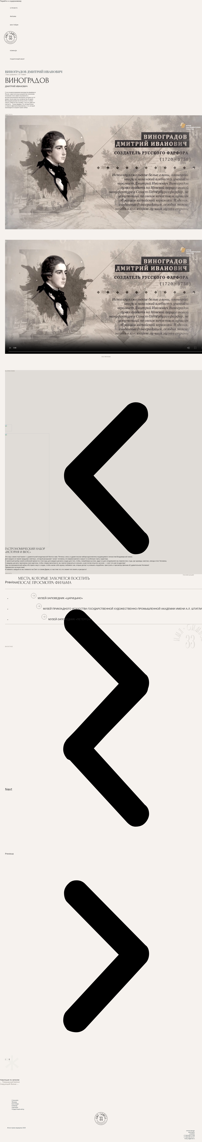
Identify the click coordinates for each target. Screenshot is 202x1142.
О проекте (13, 8)
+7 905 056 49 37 (189, 1137)
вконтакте (191, 1132)
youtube (192, 1134)
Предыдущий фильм (10, 1082)
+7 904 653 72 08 (189, 1135)
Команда (13, 50)
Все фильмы (106, 356)
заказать (8, 573)
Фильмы (13, 16)
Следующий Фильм (9, 1084)
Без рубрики (11, 74)
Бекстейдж (14, 25)
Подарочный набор (17, 59)
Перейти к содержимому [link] (10, 1)
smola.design (190, 1130)
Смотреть (9, 114)
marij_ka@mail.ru (189, 1138)
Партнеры (15, 1107)
